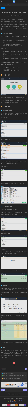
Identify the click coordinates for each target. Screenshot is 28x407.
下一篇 (25, 390)
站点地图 (16, 403)
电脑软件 (6, 5)
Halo (12, 400)
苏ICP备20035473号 (19, 398)
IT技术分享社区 (10, 398)
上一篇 (3, 390)
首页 (2, 5)
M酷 (21, 400)
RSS (12, 403)
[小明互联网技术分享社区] (14, 1)
